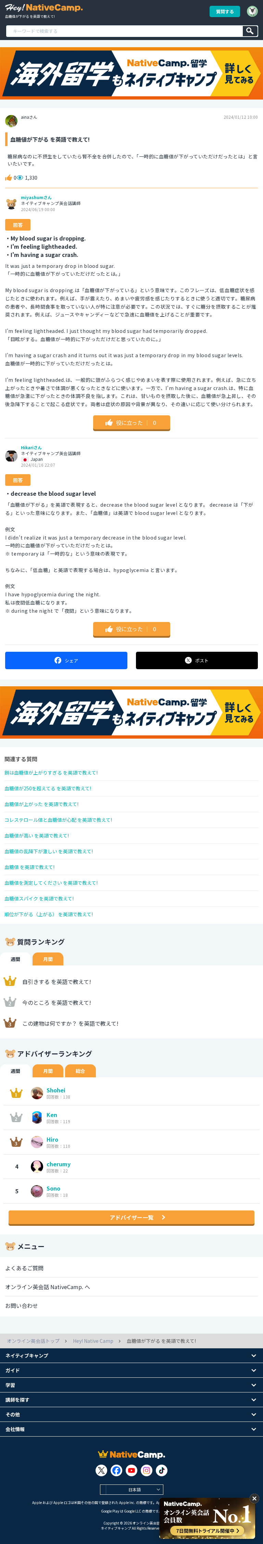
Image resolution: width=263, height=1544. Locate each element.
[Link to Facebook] (116, 1470)
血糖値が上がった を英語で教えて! (41, 804)
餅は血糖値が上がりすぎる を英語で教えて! (51, 772)
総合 (80, 1070)
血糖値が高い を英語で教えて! (36, 835)
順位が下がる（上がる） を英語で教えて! (48, 914)
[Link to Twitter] (101, 1470)
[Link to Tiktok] (161, 1470)
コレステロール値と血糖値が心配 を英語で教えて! (58, 819)
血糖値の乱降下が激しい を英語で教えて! (48, 851)
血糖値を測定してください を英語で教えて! (51, 882)
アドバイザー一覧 (131, 1217)
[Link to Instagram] (146, 1470)
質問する (225, 11)
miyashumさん (36, 197)
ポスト (202, 660)
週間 (15, 959)
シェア (71, 660)
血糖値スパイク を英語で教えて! (39, 898)
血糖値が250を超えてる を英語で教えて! (47, 788)
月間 (48, 959)
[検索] (250, 31)
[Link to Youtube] (131, 1470)
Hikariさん (31, 447)
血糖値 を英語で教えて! (29, 867)
